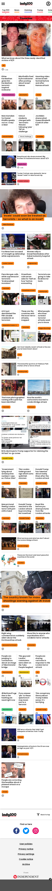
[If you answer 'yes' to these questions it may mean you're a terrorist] (26, 719)
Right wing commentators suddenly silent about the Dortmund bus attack (13, 636)
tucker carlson (23, 181)
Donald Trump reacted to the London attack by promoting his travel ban (25, 509)
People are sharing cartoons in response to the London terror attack (42, 662)
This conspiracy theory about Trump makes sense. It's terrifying (42, 697)
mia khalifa (23, 95)
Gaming (28, 10)
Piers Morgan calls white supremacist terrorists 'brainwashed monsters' (10, 278)
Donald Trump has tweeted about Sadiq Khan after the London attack (42, 473)
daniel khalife (7, 137)
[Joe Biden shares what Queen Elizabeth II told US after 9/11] (42, 146)
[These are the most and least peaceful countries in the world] (9, 560)
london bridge (23, 546)
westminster (7, 672)
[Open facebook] (16, 831)
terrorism (6, 288)
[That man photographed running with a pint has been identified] (13, 387)
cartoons (31, 407)
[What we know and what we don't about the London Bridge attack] (9, 543)
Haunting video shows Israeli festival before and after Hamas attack (42, 81)
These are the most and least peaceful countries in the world (33, 556)
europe (5, 606)
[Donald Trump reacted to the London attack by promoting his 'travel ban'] (26, 528)
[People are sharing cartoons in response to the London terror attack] (42, 682)
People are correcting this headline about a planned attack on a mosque (11, 783)
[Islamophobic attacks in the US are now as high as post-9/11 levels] (9, 751)
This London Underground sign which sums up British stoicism (26, 473)
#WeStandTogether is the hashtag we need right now (9, 696)
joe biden (40, 137)
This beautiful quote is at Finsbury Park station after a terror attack (32, 365)
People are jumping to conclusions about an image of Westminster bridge (9, 662)
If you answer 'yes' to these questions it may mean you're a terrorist (25, 699)
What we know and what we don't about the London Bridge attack (33, 539)
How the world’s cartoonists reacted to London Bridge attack (37, 399)
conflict (21, 563)
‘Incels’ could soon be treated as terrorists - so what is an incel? (24, 217)
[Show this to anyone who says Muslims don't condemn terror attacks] (38, 623)
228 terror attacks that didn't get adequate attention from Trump (30, 730)
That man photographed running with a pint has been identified (13, 399)
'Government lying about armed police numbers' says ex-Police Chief (8, 473)
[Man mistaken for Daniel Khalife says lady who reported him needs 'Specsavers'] (9, 146)
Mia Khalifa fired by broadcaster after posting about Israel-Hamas (26, 81)
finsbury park (22, 372)
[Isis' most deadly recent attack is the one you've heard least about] (9, 352)
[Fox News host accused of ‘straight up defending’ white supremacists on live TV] (13, 242)
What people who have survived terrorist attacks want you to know (44, 317)
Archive (26, 864)
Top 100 (5, 10)
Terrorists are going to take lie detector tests (44, 277)
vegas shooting (44, 328)
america (22, 709)
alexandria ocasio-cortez (11, 325)
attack (20, 737)
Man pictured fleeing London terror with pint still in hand (8, 507)
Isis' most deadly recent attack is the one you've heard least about (33, 348)
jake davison (8, 224)
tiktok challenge (25, 137)
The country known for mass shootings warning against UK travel (26, 599)
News (16, 10)
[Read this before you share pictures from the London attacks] (42, 528)
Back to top (45, 815)
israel (38, 95)
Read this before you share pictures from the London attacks (42, 509)
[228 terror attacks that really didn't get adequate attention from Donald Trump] (9, 734)
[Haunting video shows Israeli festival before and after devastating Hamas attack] (42, 105)
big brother (22, 164)
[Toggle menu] (4, 4)
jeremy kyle (43, 291)
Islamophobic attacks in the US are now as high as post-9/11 (33, 747)
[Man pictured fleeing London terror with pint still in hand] (9, 528)
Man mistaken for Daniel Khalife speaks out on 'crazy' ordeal (8, 120)
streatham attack (28, 290)
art (38, 672)
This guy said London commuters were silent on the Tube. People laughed (26, 662)
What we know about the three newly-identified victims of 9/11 (23, 59)
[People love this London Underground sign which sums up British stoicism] (26, 493)
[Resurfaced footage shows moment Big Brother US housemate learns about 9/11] (9, 162)
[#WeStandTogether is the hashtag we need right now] (9, 719)
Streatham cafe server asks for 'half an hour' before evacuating (28, 278)
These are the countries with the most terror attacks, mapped (28, 315)
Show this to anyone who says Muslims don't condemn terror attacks (38, 635)
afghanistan (32, 263)
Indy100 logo (26, 4)
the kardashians (8, 95)
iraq (19, 355)
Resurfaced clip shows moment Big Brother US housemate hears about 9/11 (33, 157)
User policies (26, 843)
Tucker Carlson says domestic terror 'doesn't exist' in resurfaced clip (31, 174)
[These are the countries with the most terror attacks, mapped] (28, 337)
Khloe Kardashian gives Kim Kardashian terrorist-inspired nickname (7, 83)
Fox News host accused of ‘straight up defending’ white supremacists (13, 253)
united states (23, 754)
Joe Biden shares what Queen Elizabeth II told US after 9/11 (42, 120)
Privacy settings (26, 854)
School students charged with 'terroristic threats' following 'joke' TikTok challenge (25, 124)
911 (4, 65)
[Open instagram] (35, 831)
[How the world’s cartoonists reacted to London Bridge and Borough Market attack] (38, 387)
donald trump (7, 458)
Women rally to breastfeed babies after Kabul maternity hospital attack (38, 255)
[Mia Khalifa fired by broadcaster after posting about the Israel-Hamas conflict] (26, 105)
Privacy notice (26, 848)
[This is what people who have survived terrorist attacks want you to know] (44, 337)
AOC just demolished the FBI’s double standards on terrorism (9, 315)
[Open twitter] (26, 831)
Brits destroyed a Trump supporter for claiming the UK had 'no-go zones (25, 452)
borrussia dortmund (9, 645)
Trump (40, 10)
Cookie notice (26, 859)
